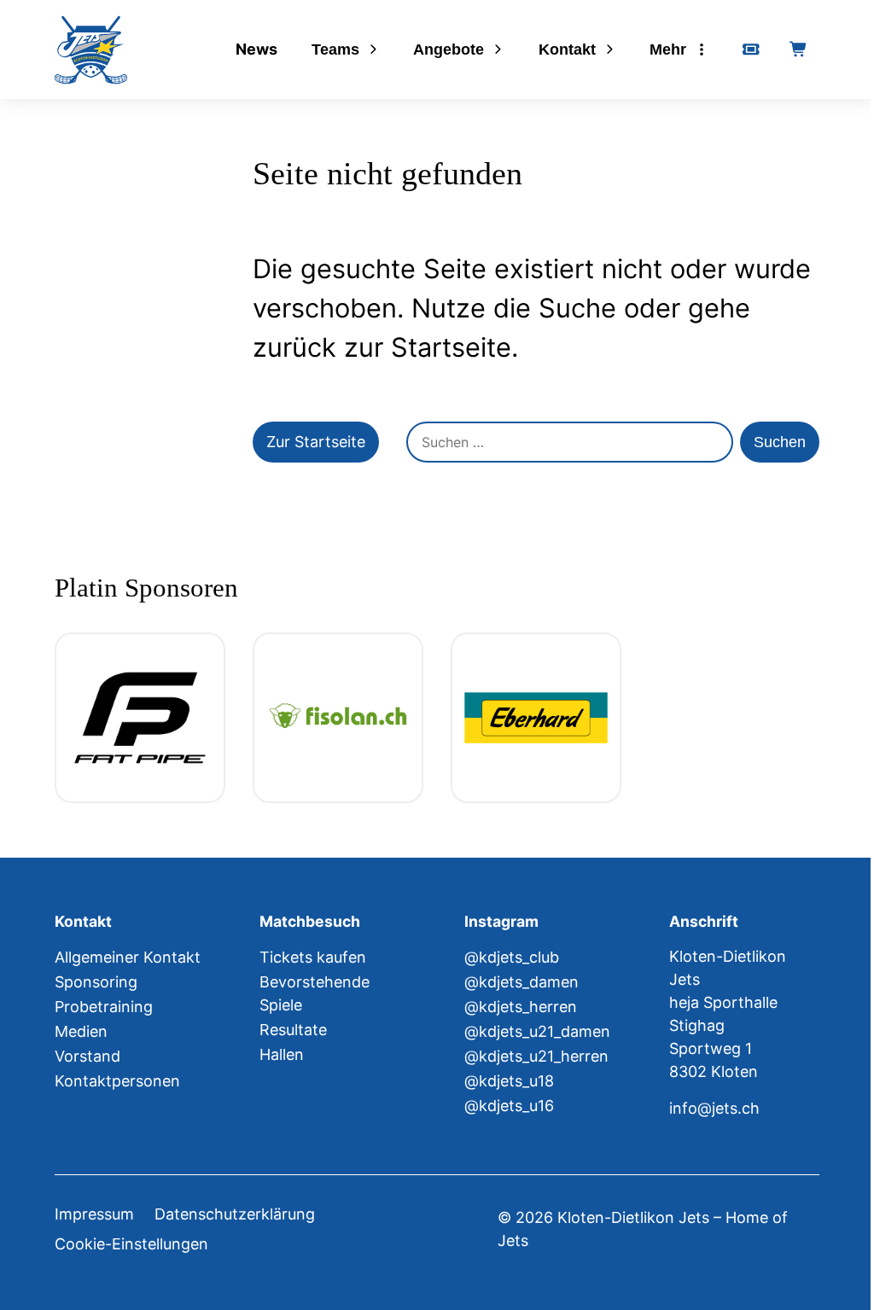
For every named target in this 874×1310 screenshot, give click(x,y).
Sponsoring (96, 982)
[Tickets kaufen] (751, 49)
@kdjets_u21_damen (537, 1031)
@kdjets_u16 (509, 1106)
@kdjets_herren (520, 1007)
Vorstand (87, 1056)
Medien (81, 1031)
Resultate (293, 1030)
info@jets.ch (714, 1108)
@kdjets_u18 (509, 1081)
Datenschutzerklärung (234, 1214)
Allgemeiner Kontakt (128, 957)
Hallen (281, 1054)
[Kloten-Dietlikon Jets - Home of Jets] (91, 50)
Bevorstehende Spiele (314, 993)
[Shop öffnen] (798, 49)
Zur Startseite (315, 442)
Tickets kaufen (312, 957)
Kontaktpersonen (117, 1081)
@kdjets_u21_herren (536, 1056)
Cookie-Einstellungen (131, 1244)
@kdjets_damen (521, 982)
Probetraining (104, 1007)
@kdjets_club (511, 957)
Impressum (94, 1214)
